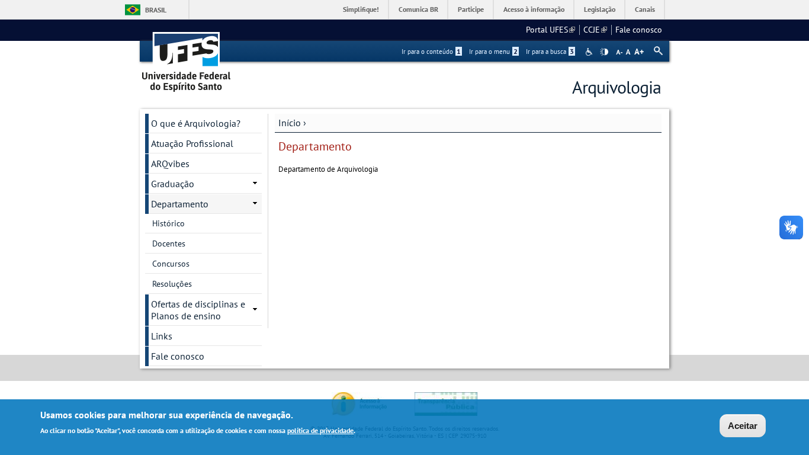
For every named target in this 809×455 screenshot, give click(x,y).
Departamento (179, 204)
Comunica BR (418, 9)
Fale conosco (638, 29)
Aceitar (742, 426)
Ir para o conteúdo (431, 51)
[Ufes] (186, 58)
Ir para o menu (493, 51)
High (604, 52)
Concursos (171, 263)
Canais (645, 9)
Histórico (168, 223)
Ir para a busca (550, 51)
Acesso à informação (533, 9)
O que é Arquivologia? (195, 123)
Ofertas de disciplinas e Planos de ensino (198, 310)
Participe (471, 9)
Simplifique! (361, 9)
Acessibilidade (590, 52)
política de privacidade (320, 430)
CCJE (595, 29)
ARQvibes (170, 163)
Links (161, 336)
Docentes (168, 243)
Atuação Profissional (192, 143)
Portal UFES (550, 29)
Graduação (172, 184)
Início (289, 123)
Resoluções (172, 283)
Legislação (599, 9)
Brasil (155, 9)
